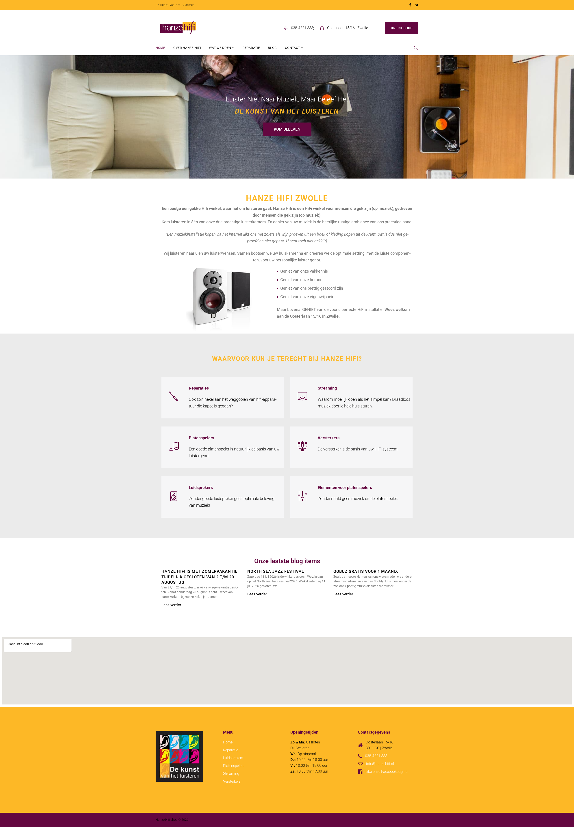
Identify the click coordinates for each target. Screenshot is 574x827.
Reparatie (251, 48)
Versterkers (328, 437)
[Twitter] (416, 5)
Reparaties (199, 388)
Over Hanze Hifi (187, 48)
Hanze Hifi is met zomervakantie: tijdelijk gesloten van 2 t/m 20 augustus (200, 577)
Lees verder (171, 605)
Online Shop (402, 28)
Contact (292, 48)
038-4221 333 (302, 28)
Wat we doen (220, 48)
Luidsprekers (201, 487)
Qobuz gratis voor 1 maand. (365, 571)
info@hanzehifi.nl (380, 764)
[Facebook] (410, 5)
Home (160, 48)
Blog (272, 48)
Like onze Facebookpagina (386, 771)
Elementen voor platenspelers (345, 487)
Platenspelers (201, 437)
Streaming (327, 388)
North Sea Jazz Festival (275, 571)
